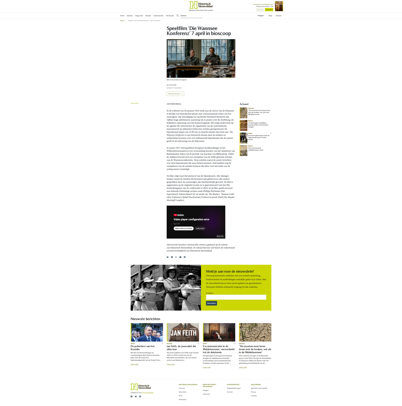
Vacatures (206, 394)
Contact (278, 16)
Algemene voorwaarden (259, 388)
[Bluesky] (168, 257)
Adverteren (182, 399)
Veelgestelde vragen (234, 388)
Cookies (254, 396)
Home (122, 20)
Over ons (182, 388)
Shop (270, 16)
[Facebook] (172, 257)
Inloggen (206, 390)
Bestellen (260, 9)
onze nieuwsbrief (147, 393)
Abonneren (269, 9)
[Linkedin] (185, 257)
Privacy (253, 392)
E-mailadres (209, 293)
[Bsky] (136, 396)
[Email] (180, 257)
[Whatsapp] (176, 257)
